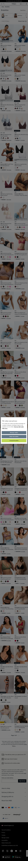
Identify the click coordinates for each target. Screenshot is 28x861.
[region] (14, 430)
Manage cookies (14, 432)
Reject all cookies (14, 436)
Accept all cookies (14, 440)
